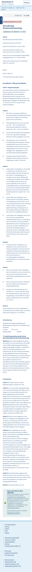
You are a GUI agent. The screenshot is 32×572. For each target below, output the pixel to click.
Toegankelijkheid (10, 542)
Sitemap (7, 544)
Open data (8, 551)
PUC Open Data (9, 555)
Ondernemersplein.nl (11, 564)
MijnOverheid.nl (9, 560)
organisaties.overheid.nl (13, 508)
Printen (25, 15)
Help (6, 531)
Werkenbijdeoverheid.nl (12, 566)
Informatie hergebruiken (12, 538)
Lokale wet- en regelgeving (7, 7)
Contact (7, 526)
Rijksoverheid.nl (9, 562)
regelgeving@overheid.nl (13, 513)
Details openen (1, 20)
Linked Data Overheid (11, 553)
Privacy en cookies (10, 540)
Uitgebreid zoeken (20, 7)
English (7, 529)
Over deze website (10, 524)
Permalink (17, 15)
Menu (28, 3)
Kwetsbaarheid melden (11, 546)
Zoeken (7, 533)
